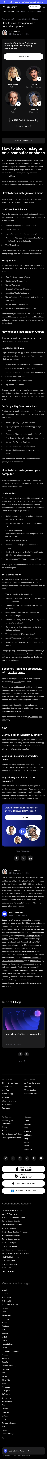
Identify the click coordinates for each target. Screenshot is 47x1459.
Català (4, 1430)
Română (5, 1383)
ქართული (6, 1394)
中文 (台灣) (6, 1301)
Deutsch (5, 1326)
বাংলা (3, 1427)
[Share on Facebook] (16, 858)
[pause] (5, 1451)
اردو (3, 1437)
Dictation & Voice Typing (12, 1210)
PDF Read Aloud (8, 1261)
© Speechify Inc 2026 (22, 1455)
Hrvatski (5, 1409)
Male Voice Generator (11, 1228)
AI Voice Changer (9, 1243)
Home (4, 11)
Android (7, 711)
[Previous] (20, 1054)
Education (6, 1130)
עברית (4, 1419)
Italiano (5, 1333)
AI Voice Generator (32, 1083)
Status (27, 1142)
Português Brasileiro (10, 1351)
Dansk (4, 1312)
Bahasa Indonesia (9, 1423)
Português (6, 1387)
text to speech (16, 672)
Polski (4, 1348)
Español (5, 1362)
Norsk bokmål (7, 1344)
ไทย (3, 1373)
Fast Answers (10, 48)
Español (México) (9, 1366)
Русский (5, 1355)
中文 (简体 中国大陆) (10, 1305)
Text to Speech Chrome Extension (16, 1253)
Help (26, 1138)
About (26, 1121)
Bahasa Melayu (8, 1434)
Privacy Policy (7, 1455)
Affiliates (28, 1135)
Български (6, 1391)
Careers (27, 1131)
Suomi (4, 1322)
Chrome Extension (9, 1101)
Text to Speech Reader (11, 1221)
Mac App (5, 1090)
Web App (5, 1097)
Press (26, 1146)
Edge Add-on (7, 1104)
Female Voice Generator (12, 1225)
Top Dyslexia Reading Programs (15, 1232)
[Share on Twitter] (23, 858)
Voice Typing (25, 45)
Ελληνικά (5, 1412)
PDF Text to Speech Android (13, 1217)
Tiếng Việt (6, 1380)
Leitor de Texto (8, 1271)
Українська (6, 1358)
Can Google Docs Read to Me (14, 1250)
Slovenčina (6, 1398)
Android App (7, 1086)
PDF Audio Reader (9, 1246)
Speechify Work (30, 1094)
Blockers (11, 11)
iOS (16, 711)
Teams (4, 1127)
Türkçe (4, 1376)
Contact (27, 1124)
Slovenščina (7, 1401)
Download (6, 1108)
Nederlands (6, 1315)
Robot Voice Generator (11, 1235)
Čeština (5, 1308)
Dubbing (27, 1086)
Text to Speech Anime (11, 1239)
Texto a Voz (6, 1268)
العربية (4, 1290)
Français (5, 1319)
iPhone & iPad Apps (10, 1083)
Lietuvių (5, 1416)
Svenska (5, 1369)
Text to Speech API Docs (12, 1134)
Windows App (7, 1094)
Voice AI (23, 43)
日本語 (4, 1337)
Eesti (4, 1405)
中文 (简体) (6, 1297)
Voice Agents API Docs (11, 1138)
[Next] (26, 1054)
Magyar (5, 1294)
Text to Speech (11, 45)
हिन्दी (3, 1330)
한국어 (4, 1340)
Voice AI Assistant (9, 1214)
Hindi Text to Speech (10, 1257)
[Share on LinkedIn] (30, 858)
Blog (26, 1128)
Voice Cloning (30, 1090)
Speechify (16, 682)
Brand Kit (28, 1149)
